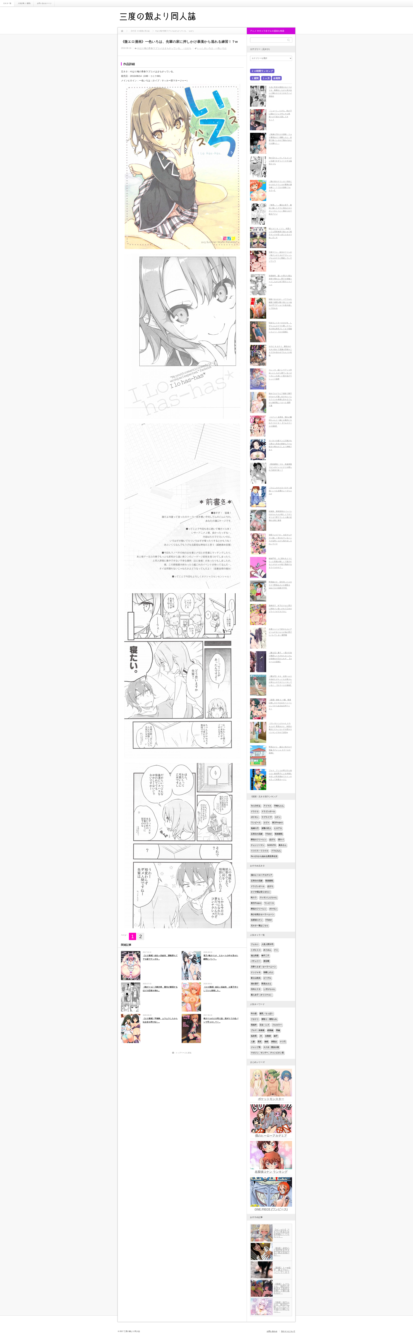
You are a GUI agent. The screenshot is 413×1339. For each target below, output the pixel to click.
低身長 (254, 1036)
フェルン (255, 944)
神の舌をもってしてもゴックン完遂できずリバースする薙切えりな (280, 161)
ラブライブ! (267, 817)
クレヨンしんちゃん (268, 897)
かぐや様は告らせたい (260, 892)
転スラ (254, 897)
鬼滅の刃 (255, 828)
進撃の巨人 (266, 828)
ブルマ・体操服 (257, 1030)
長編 (278, 1030)
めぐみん (267, 950)
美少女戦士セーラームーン (262, 914)
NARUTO (271, 845)
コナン (278, 817)
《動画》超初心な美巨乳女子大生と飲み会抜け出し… (281, 1251)
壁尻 (260, 1041)
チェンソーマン (257, 845)
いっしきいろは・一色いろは (212, 48)
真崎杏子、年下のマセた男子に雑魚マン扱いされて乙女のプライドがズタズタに (280, 608)
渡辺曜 (266, 961)
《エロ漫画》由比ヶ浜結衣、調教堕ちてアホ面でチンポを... (160, 957)
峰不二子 (265, 955)
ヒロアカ (278, 828)
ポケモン (255, 817)
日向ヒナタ (256, 989)
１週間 (255, 78)
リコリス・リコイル (259, 851)
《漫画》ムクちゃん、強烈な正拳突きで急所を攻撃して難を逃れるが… (281, 1288)
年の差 (254, 1013)
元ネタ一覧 (7, 3)
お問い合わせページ (44, 3)
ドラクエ (255, 811)
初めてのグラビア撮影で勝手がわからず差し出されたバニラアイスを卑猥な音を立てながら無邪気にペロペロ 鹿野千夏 (280, 399)
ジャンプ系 (256, 1047)
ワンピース (256, 822)
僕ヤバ (281, 839)
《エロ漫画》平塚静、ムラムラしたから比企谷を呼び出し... (160, 1020)
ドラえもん (276, 851)
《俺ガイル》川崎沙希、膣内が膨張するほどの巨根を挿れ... (160, 989)
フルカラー (277, 1025)
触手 (276, 1036)
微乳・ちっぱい (266, 1013)
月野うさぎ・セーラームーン (263, 967)
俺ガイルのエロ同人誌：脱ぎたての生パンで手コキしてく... (220, 1020)
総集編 (270, 1030)
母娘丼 (254, 1025)
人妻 (253, 1041)
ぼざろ (272, 839)
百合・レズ (264, 1025)
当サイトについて (288, 1331)
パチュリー (256, 961)
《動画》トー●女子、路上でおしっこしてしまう (282, 1269)
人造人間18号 (267, 944)
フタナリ (255, 1019)
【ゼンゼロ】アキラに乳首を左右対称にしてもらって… (281, 1233)
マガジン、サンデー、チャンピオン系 (267, 1053)
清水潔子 (255, 984)
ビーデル (267, 978)
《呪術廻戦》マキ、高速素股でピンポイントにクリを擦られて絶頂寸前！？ (280, 467)
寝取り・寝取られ (269, 1019)
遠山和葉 (255, 955)
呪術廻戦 (278, 834)
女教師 (268, 1036)
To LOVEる (256, 806)
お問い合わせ (272, 1331)
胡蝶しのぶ (268, 972)
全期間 (276, 78)
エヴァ (266, 822)
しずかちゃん (269, 989)
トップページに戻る (183, 1053)
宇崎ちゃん (279, 806)
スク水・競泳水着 (271, 1047)
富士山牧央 (256, 978)
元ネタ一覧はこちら (259, 925)
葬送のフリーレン (258, 839)
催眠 (266, 1041)
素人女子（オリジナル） (261, 995)
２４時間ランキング (262, 71)
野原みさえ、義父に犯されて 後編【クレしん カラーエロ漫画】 (280, 750)
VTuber (268, 834)
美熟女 (274, 1041)
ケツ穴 (283, 1041)
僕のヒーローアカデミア (261, 875)
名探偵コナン (256, 920)
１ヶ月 (266, 78)
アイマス (267, 806)
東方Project (277, 822)
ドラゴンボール (268, 811)
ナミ (276, 950)
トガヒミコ (256, 950)
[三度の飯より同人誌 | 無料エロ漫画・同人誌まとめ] (162, 17)
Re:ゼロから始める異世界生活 (264, 856)
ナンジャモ (256, 972)
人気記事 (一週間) (24, 3)
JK (261, 1036)
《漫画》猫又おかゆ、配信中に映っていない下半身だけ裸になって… (281, 1307)
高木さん (282, 845)
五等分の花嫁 (256, 834)
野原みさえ (266, 984)
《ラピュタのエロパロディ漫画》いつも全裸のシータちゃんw (280, 491)
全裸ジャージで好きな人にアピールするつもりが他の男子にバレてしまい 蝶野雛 (280, 632)
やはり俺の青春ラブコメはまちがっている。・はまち (164, 48)
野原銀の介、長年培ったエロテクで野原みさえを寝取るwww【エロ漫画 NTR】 (280, 585)
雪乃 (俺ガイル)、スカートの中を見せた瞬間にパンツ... (220, 957)
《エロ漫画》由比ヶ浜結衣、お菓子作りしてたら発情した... (220, 989)
